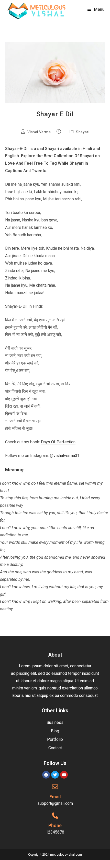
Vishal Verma (39, 132)
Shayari (82, 132)
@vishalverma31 (65, 455)
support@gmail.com (55, 803)
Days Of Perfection (58, 442)
